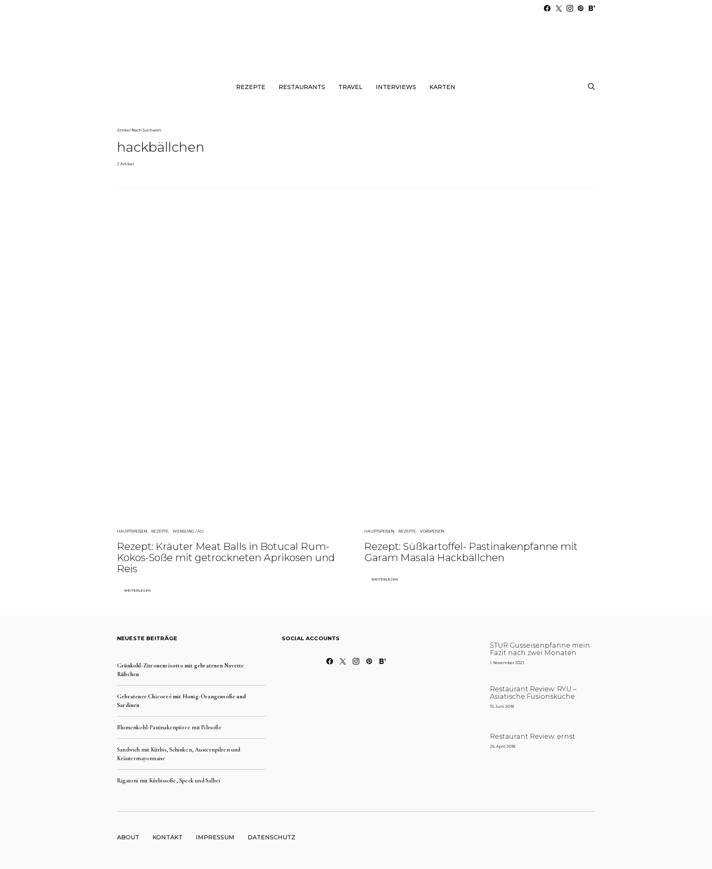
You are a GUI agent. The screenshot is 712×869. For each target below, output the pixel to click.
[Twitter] (558, 8)
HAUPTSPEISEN (132, 531)
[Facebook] (547, 8)
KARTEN (442, 87)
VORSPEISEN (432, 531)
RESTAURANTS (302, 87)
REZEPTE (250, 87)
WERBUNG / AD (188, 531)
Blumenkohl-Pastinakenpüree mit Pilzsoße (169, 727)
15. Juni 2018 (502, 706)
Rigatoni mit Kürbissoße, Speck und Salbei (168, 780)
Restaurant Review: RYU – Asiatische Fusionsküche (533, 692)
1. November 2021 (507, 662)
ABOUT (128, 837)
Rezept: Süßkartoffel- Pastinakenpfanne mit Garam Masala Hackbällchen (471, 552)
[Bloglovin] (591, 8)
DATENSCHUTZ (271, 837)
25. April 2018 (502, 746)
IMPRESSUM (215, 837)
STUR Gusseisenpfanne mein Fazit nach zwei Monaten (540, 649)
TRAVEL (350, 87)
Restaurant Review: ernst (532, 736)
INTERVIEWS (396, 87)
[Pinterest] (580, 8)
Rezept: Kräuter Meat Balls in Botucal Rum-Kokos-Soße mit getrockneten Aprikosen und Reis (226, 557)
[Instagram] (570, 8)
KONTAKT (167, 837)
